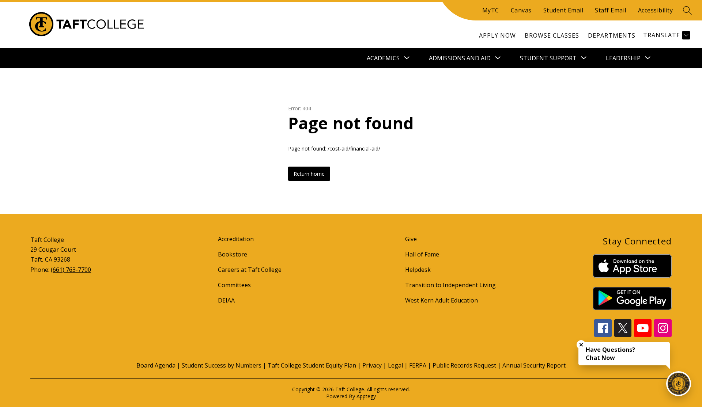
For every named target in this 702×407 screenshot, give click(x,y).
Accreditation (236, 239)
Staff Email (610, 10)
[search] (687, 10)
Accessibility (655, 10)
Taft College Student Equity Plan (312, 365)
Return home (309, 173)
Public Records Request (464, 365)
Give (411, 239)
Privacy (372, 365)
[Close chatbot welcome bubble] (581, 344)
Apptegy (366, 396)
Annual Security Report (534, 365)
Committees (234, 285)
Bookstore (232, 254)
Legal (395, 365)
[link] (497, 35)
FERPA (417, 365)
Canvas (521, 10)
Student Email (563, 10)
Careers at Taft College (250, 270)
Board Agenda (156, 365)
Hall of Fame (422, 254)
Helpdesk (418, 270)
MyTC (490, 10)
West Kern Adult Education (441, 300)
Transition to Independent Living (450, 285)
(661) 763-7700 (71, 270)
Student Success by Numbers (221, 365)
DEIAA (226, 300)
